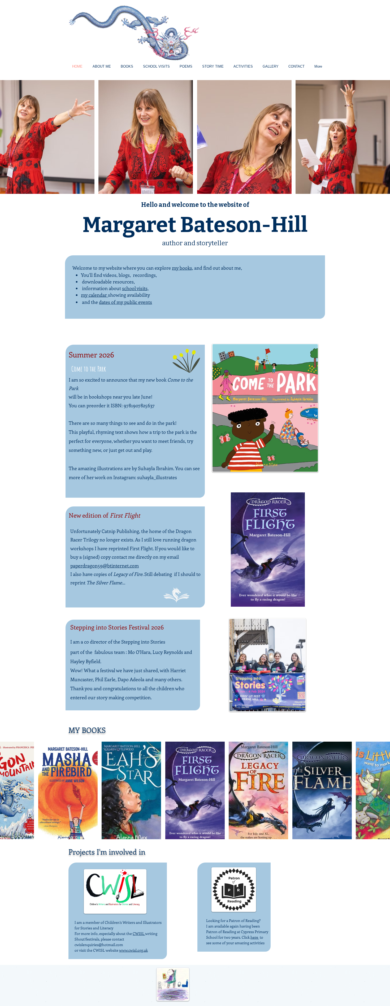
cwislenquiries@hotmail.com (99, 944)
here (254, 937)
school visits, (135, 288)
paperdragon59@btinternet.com (104, 565)
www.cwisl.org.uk (133, 950)
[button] (47, 137)
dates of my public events (125, 302)
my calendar (94, 295)
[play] (378, 189)
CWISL (139, 933)
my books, (182, 268)
